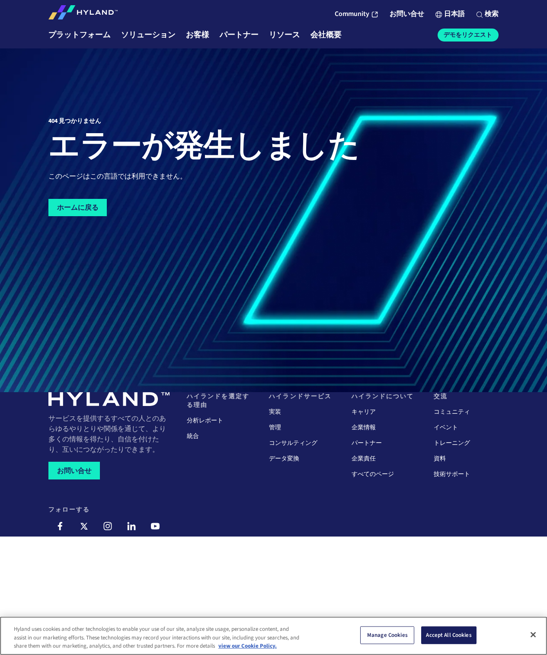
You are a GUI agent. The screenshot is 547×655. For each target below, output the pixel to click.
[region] (273, 636)
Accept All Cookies (448, 635)
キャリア (364, 412)
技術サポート (452, 474)
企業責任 (364, 458)
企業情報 (364, 427)
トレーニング (452, 443)
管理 (275, 427)
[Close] (533, 634)
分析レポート (205, 420)
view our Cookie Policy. (247, 646)
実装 (275, 412)
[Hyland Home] (83, 14)
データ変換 (284, 458)
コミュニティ (452, 412)
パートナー (367, 443)
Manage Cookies (387, 635)
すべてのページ (373, 474)
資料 (440, 458)
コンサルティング (293, 443)
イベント (446, 427)
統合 (193, 436)
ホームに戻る (78, 207)
